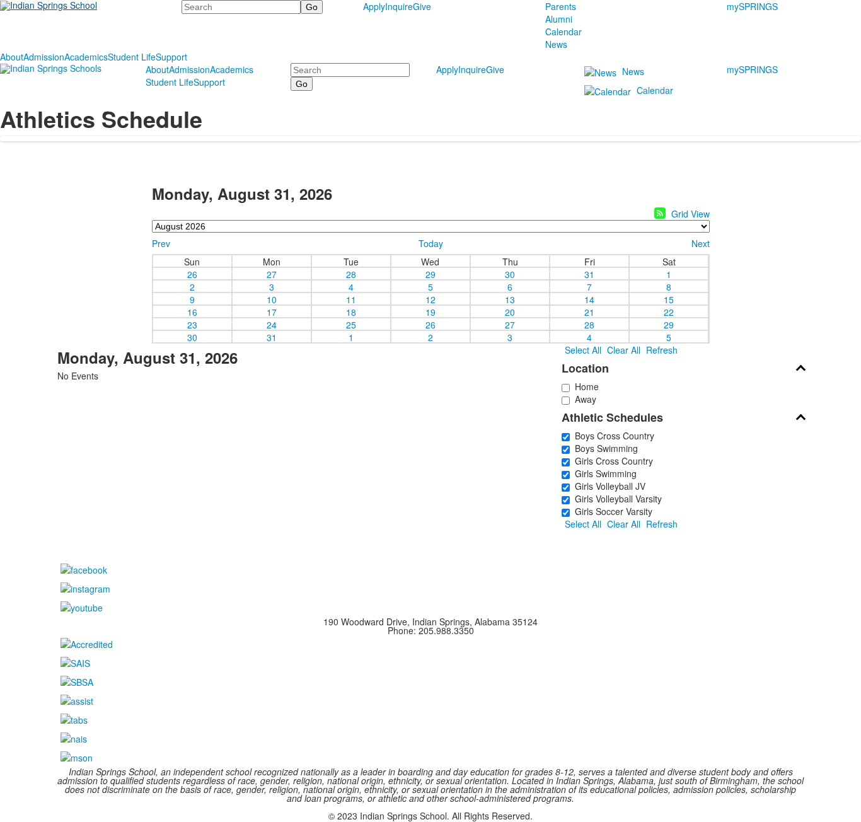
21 (589, 311)
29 (430, 273)
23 (192, 324)
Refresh (662, 350)
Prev (161, 243)
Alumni (558, 19)
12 (430, 298)
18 (351, 311)
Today (431, 243)
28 (351, 273)
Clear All (623, 350)
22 (669, 311)
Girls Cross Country (611, 460)
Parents (560, 6)
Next (700, 243)
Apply (374, 6)
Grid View (690, 213)
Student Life (132, 56)
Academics (86, 56)
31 (589, 273)
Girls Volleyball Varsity (616, 498)
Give (422, 6)
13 (510, 298)
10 (272, 298)
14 (589, 298)
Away (583, 399)
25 (351, 324)
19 (430, 311)
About (11, 56)
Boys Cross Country (612, 435)
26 (192, 273)
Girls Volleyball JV (607, 486)
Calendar (563, 31)
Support (171, 56)
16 (192, 311)
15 (669, 298)
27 (272, 273)
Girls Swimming (603, 473)
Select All (583, 350)
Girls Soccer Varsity (611, 511)
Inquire (399, 6)
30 (510, 273)
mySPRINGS (752, 6)
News (556, 44)
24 (272, 324)
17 (272, 311)
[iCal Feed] (660, 213)
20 (510, 311)
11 (351, 298)
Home (584, 386)
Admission (43, 56)
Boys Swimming (604, 448)
